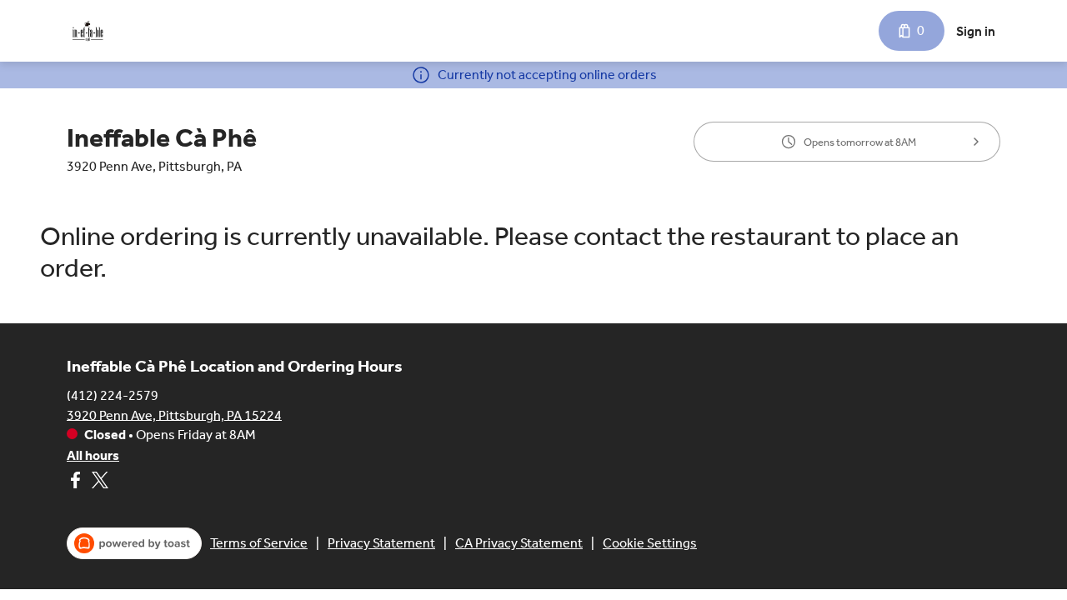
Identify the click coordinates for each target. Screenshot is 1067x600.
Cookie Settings (650, 543)
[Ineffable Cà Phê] (87, 31)
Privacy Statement (381, 543)
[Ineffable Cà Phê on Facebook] (77, 483)
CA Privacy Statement (519, 543)
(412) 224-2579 (112, 394)
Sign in (975, 31)
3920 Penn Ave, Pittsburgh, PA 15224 (174, 414)
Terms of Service (259, 543)
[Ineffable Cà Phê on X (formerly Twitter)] (98, 483)
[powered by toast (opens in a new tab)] (134, 543)
